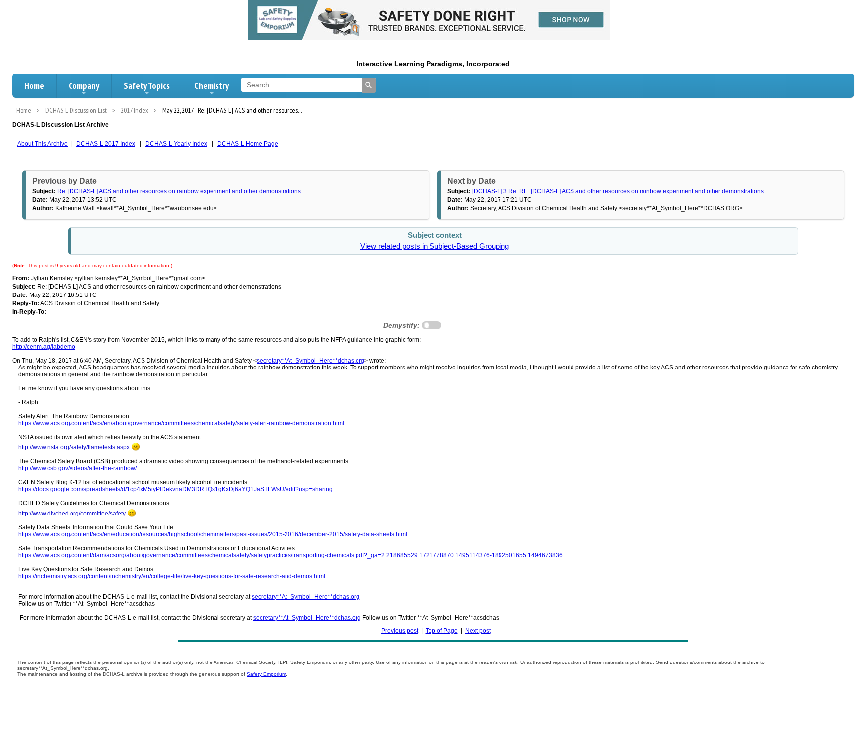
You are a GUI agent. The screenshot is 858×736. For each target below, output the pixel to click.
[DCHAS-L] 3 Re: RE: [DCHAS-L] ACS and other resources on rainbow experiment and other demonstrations (618, 191)
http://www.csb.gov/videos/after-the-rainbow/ (77, 468)
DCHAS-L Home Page (247, 143)
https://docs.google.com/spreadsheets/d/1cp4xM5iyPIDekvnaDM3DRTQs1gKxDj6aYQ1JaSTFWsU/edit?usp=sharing (175, 489)
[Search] (369, 85)
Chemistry (211, 85)
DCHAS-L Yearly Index (176, 143)
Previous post (399, 630)
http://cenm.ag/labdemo (43, 346)
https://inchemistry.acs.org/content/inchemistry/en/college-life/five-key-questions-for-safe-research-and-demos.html (171, 576)
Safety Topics (147, 85)
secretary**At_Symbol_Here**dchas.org (310, 360)
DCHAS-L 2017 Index (105, 143)
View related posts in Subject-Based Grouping (434, 246)
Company (84, 85)
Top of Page (442, 630)
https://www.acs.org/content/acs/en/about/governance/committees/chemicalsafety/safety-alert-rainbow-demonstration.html (181, 423)
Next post (478, 630)
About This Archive (42, 143)
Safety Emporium (266, 674)
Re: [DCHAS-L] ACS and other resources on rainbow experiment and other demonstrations (179, 191)
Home (34, 85)
